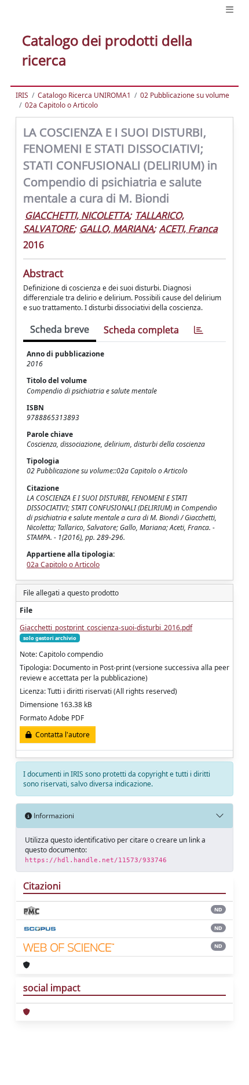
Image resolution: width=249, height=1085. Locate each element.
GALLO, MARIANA (116, 228)
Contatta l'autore (61, 735)
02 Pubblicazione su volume (184, 95)
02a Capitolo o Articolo (61, 105)
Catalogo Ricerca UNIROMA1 (84, 95)
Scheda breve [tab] (59, 329)
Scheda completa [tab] (141, 329)
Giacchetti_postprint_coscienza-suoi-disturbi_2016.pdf (106, 627)
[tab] (198, 330)
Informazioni (53, 816)
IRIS (22, 95)
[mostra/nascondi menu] (229, 9)
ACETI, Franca (188, 228)
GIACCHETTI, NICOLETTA (77, 215)
